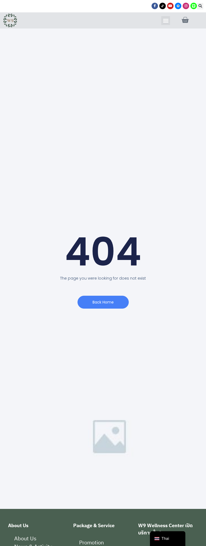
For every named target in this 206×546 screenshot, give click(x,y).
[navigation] (167, 538)
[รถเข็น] (185, 20)
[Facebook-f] (155, 6)
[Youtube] (170, 6)
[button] (200, 6)
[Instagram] (186, 6)
